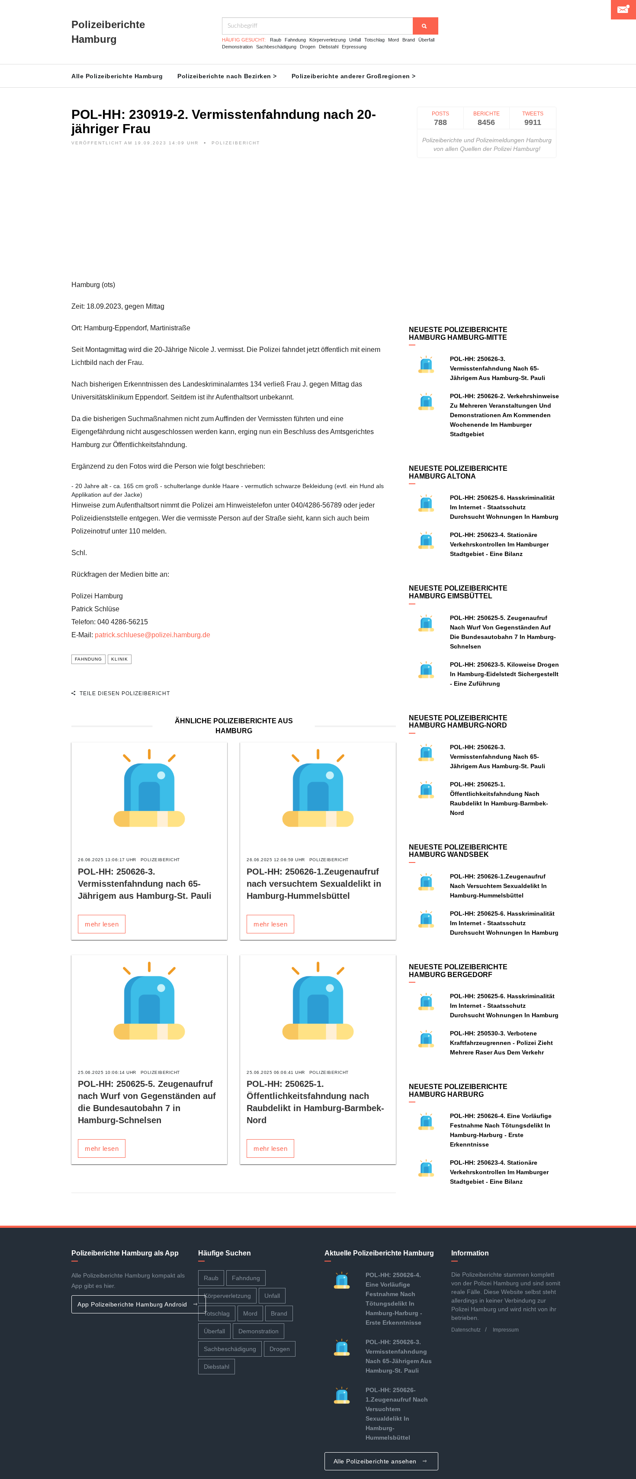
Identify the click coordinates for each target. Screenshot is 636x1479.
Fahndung (295, 39)
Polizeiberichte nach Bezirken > (227, 76)
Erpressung (354, 46)
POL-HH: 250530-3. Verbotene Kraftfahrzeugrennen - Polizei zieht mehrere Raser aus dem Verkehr (501, 1043)
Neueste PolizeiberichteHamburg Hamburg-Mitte (458, 333)
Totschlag (374, 39)
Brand (408, 39)
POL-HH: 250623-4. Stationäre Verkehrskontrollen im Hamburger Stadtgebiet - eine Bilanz (499, 544)
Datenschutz (466, 1330)
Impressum (506, 1330)
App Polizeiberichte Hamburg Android (133, 1304)
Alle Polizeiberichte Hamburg (117, 76)
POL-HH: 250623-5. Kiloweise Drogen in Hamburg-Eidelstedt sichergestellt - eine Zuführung (504, 674)
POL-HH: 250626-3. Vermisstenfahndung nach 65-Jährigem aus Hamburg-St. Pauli (145, 884)
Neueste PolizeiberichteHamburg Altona (458, 472)
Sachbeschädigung (276, 46)
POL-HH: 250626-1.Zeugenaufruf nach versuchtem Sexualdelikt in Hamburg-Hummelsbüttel (314, 884)
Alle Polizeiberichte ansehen (376, 1461)
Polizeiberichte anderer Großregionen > (354, 76)
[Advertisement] (233, 217)
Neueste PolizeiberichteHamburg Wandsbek (458, 851)
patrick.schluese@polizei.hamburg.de (152, 635)
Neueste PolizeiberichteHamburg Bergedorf (458, 970)
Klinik (119, 659)
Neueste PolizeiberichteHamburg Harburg (458, 1090)
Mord (393, 39)
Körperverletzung (327, 39)
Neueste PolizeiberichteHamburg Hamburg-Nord (458, 721)
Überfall (426, 39)
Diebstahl (328, 46)
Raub (275, 39)
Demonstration (237, 46)
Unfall (355, 39)
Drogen (307, 46)
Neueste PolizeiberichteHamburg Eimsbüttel (458, 592)
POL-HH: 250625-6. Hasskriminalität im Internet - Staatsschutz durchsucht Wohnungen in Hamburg (504, 507)
